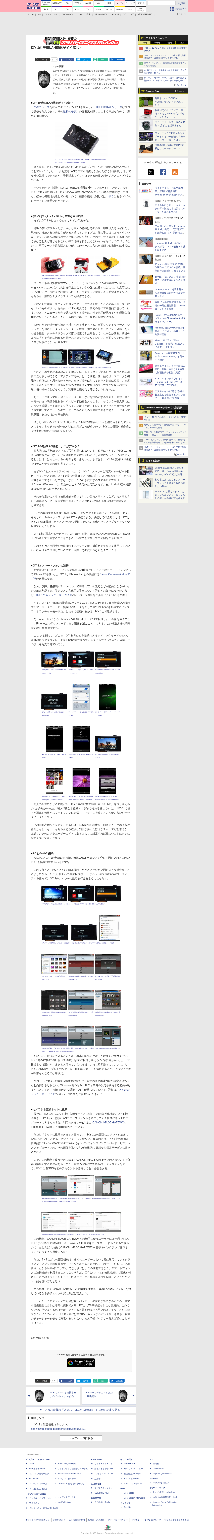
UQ (80, 14)
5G (124, 14)
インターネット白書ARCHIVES (43, 1508)
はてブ (86, 60)
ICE (151, 1459)
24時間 (156, 43)
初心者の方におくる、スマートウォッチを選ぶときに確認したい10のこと (170, 483)
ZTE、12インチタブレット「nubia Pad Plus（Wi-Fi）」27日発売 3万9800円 (170, 382)
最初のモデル (71, 111)
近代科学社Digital (102, 1502)
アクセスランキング (156, 38)
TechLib (127, 1507)
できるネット (35, 1503)
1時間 (144, 43)
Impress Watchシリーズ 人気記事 (164, 407)
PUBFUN (154, 1479)
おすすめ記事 (153, 460)
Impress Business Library (69, 1473)
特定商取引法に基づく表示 (177, 1520)
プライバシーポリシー (118, 1520)
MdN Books (129, 1493)
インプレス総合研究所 (39, 1473)
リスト (54, 60)
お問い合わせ (59, 1520)
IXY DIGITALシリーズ (109, 107)
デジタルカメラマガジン (40, 1498)
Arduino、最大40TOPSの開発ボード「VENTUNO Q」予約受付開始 (170, 331)
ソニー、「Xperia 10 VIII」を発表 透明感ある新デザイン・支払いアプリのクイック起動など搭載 (165, 81)
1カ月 (181, 43)
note (102, 60)
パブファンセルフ (161, 1483)
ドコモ (31, 14)
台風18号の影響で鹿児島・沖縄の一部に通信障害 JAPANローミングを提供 (170, 305)
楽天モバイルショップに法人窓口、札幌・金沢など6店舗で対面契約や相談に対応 (170, 369)
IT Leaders (34, 1479)
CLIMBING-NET (101, 1493)
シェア (69, 60)
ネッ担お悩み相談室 (38, 1489)
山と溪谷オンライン (103, 1488)
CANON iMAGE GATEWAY (108, 1122)
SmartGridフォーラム (67, 1463)
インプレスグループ (152, 1520)
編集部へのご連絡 (96, 1520)
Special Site (152, 91)
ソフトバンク (51, 14)
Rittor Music (97, 1459)
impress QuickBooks (162, 1473)
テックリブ (125, 1503)
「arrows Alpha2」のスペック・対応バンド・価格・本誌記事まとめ (170, 246)
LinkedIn (119, 60)
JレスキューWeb (131, 1479)
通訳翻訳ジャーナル (133, 1473)
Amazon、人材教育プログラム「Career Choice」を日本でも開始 (170, 356)
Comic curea (159, 1468)
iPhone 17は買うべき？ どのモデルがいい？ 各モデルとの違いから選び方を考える (170, 494)
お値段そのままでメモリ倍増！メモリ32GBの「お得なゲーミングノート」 (169, 113)
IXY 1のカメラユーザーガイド (54, 595)
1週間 (169, 43)
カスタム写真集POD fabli (165, 1497)
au (39, 14)
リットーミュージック (104, 1463)
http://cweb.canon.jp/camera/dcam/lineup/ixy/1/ (58, 1428)
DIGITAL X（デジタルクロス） (71, 1484)
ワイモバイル (68, 14)
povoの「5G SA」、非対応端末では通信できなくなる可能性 (170, 280)
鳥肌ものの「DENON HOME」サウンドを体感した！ (169, 101)
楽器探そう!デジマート (104, 1468)
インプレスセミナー (67, 1479)
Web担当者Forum (37, 1468)
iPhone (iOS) (101, 14)
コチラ (110, 196)
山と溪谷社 (96, 1484)
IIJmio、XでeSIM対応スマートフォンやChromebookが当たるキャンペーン (170, 318)
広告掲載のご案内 (77, 1520)
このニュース (42, 107)
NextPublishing (65, 1502)
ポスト (45, 60)
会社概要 (135, 1520)
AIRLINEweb (129, 1463)
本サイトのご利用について (38, 1520)
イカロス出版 (126, 1459)
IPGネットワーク (157, 1488)
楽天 (88, 14)
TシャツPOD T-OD (103, 1473)
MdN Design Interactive (134, 1498)
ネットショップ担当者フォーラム (73, 1468)
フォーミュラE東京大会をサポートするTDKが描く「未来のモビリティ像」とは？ (170, 136)
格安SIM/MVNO (145, 14)
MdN (122, 1489)
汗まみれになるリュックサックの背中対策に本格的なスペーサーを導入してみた (170, 208)
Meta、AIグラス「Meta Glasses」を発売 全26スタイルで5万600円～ (170, 343)
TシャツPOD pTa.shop (164, 1492)
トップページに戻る (81, 1438)
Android (115, 14)
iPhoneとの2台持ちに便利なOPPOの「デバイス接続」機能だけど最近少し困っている (170, 267)
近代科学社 (96, 1498)
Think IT (32, 1463)
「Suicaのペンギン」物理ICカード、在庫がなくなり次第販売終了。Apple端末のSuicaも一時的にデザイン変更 (165, 443)
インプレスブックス (67, 1497)
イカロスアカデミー (133, 1484)
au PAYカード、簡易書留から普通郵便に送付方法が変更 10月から (171, 292)
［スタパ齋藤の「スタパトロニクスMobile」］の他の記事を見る (81, 1409)
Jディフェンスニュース (134, 1468)
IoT (132, 14)
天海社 (156, 1463)
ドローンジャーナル (38, 1484)
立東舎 (97, 1479)
